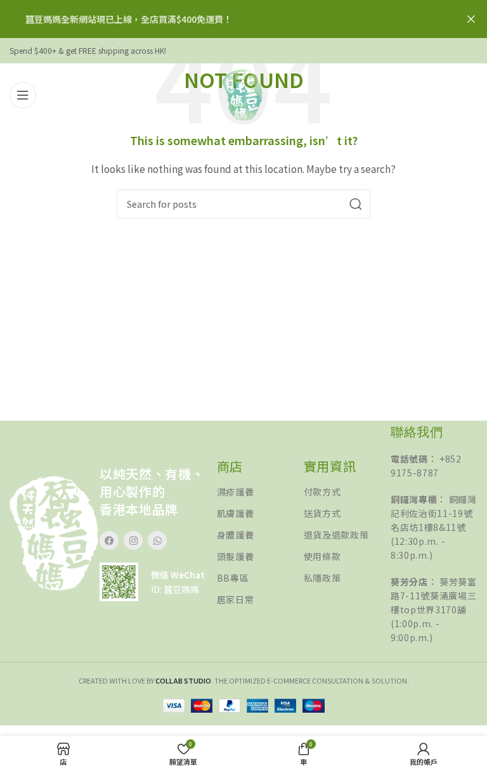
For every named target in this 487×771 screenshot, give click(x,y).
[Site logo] (243, 93)
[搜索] (355, 204)
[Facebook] (109, 540)
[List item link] (260, 492)
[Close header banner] (471, 19)
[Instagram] (133, 540)
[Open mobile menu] (22, 95)
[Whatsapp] (157, 540)
